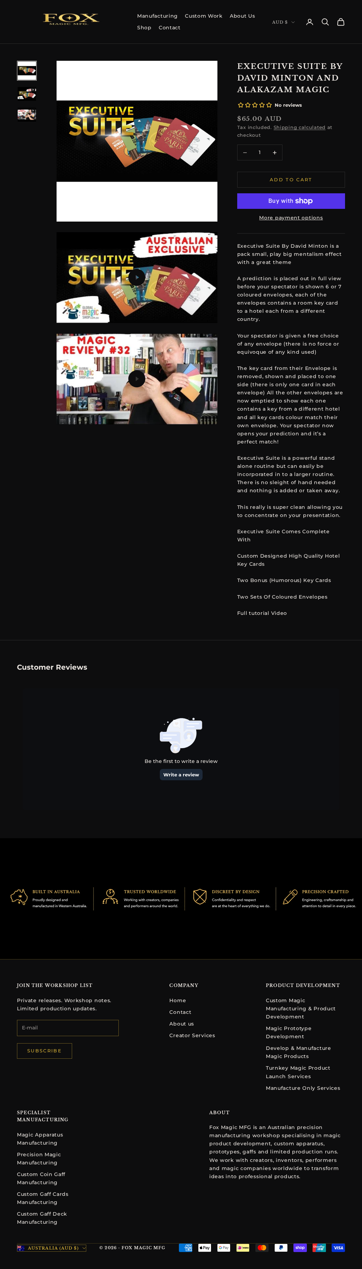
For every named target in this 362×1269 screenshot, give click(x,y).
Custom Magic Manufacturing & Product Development (301, 1008)
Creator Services (192, 1035)
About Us (242, 16)
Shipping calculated (300, 127)
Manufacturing (157, 16)
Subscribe (44, 1050)
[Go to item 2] (27, 93)
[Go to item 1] (27, 71)
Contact (170, 27)
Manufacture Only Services (303, 1088)
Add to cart (291, 179)
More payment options (291, 218)
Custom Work (204, 16)
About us (181, 1024)
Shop (144, 27)
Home (177, 1000)
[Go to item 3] (27, 114)
